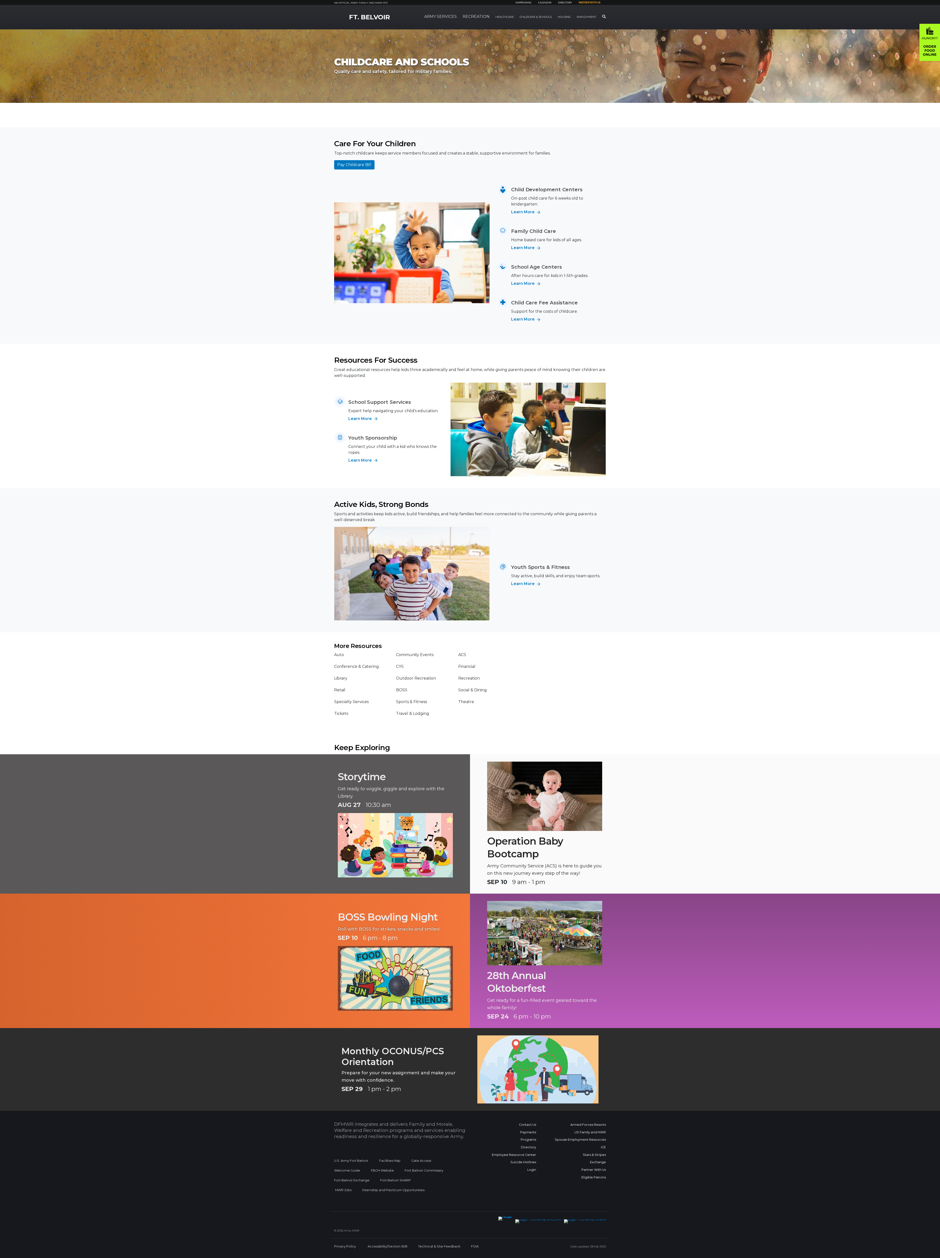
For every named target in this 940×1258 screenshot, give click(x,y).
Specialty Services (351, 701)
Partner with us (589, 2)
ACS (462, 654)
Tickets (341, 713)
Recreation (469, 678)
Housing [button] (564, 17)
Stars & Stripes (594, 1155)
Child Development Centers (547, 189)
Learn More (523, 212)
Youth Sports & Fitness (540, 567)
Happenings (523, 2)
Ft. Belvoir (369, 17)
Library (340, 678)
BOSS (401, 690)
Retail (339, 690)
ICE (603, 1147)
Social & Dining (472, 690)
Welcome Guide (347, 1170)
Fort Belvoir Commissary (424, 1170)
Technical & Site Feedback (439, 1246)
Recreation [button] (476, 16)
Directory (565, 2)
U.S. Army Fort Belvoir (351, 1160)
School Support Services (379, 402)
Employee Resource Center (514, 1155)
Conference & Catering (356, 666)
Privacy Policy (345, 1246)
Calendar (544, 2)
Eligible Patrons (593, 1177)
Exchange (598, 1162)
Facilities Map (389, 1160)
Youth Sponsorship (372, 438)
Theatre (466, 701)
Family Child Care (533, 231)
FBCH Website (382, 1170)
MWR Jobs (343, 1190)
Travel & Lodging (412, 713)
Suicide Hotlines (523, 1162)
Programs (528, 1139)
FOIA (475, 1246)
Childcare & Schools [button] (536, 17)
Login (531, 1170)
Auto (339, 654)
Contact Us (527, 1124)
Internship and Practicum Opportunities (393, 1190)
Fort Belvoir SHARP (395, 1180)
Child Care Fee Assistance (544, 303)
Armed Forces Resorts (588, 1124)
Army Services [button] (440, 16)
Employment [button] (586, 17)
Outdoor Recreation (416, 678)
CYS (400, 666)
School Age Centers (536, 267)
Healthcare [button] (504, 17)
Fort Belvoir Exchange (351, 1180)
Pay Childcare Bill (354, 164)
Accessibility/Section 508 (387, 1246)
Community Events (415, 654)
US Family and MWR (590, 1132)
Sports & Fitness (411, 701)
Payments (528, 1132)
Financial (466, 666)
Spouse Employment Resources (580, 1139)
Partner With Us (593, 1170)
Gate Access (421, 1160)
